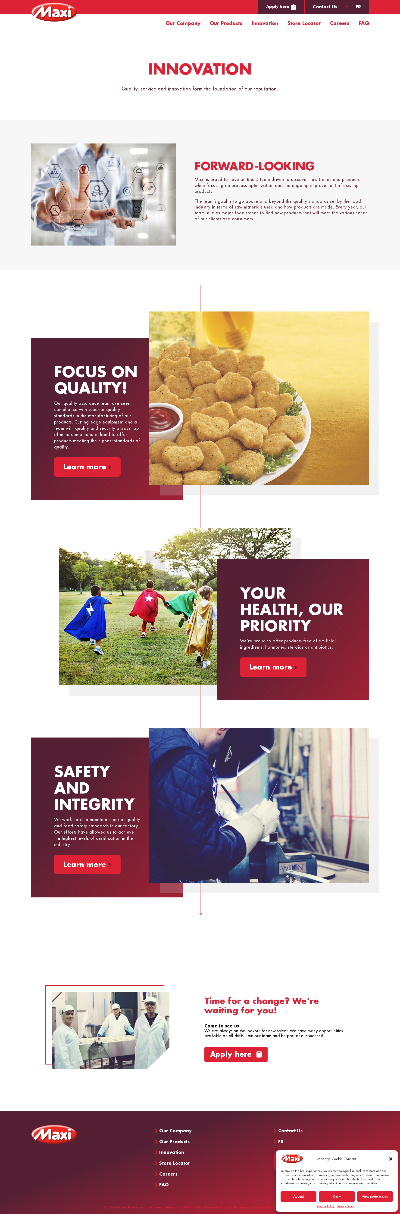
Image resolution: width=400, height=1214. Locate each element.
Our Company (183, 23)
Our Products (226, 23)
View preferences (375, 1196)
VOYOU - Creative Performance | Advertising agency (215, 1207)
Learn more (87, 467)
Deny (337, 1196)
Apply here (277, 7)
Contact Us (325, 7)
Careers (340, 23)
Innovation (265, 23)
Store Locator (304, 23)
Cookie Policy (325, 1206)
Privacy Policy (345, 1206)
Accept (298, 1196)
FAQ (364, 23)
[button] (390, 1159)
